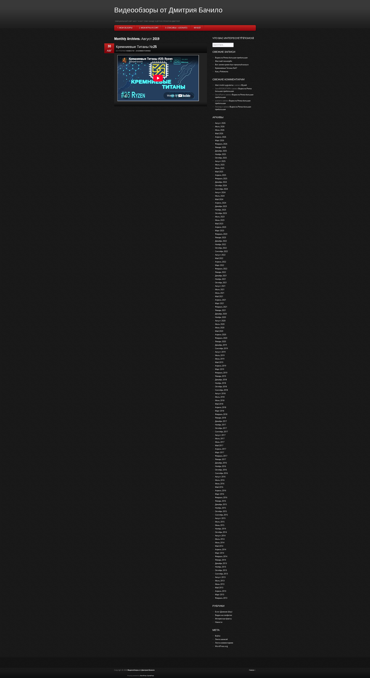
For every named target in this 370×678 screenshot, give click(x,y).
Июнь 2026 (219, 130)
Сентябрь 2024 (221, 189)
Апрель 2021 (220, 300)
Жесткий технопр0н (223, 61)
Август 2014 (220, 536)
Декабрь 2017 (221, 421)
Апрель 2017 (220, 449)
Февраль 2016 (221, 497)
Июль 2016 (219, 480)
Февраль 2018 (221, 414)
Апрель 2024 (220, 203)
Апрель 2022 (220, 262)
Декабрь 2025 (221, 151)
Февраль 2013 (221, 598)
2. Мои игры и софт (148, 28)
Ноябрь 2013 (220, 567)
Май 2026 (219, 133)
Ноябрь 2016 (220, 466)
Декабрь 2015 (221, 504)
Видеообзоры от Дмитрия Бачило (168, 9)
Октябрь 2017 (221, 428)
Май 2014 (219, 546)
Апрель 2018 (220, 407)
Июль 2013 (219, 581)
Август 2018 (220, 393)
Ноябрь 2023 (220, 210)
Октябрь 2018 (221, 387)
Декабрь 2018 (221, 380)
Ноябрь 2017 (220, 425)
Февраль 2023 (221, 234)
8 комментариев (143, 51)
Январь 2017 (220, 459)
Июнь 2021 (219, 293)
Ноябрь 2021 (220, 279)
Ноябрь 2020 (220, 317)
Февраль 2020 (221, 338)
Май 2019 (219, 362)
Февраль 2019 (221, 373)
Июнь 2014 (219, 543)
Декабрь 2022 (221, 241)
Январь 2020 (220, 341)
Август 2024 (220, 192)
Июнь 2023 (219, 220)
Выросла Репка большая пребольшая (231, 58)
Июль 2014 (219, 539)
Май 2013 (219, 588)
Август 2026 (220, 123)
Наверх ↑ (252, 670)
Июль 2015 (219, 522)
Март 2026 (219, 140)
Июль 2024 (219, 196)
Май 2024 (219, 199)
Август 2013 (220, 577)
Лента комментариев (224, 643)
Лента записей (221, 639)
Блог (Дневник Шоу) (223, 612)
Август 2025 (220, 161)
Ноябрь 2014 (220, 529)
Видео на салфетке (223, 615)
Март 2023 (219, 231)
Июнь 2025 (219, 168)
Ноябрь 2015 (220, 508)
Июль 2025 (219, 165)
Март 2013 (219, 595)
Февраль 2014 (221, 556)
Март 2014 (219, 553)
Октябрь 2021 (221, 283)
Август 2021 (220, 286)
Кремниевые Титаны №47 (226, 68)
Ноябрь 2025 (220, 154)
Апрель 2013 (220, 591)
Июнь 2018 (219, 400)
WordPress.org (221, 646)
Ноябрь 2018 (220, 383)
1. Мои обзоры (124, 28)
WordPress (143, 675)
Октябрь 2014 (221, 532)
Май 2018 (219, 404)
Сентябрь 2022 (221, 251)
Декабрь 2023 (221, 206)
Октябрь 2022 (221, 248)
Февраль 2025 (221, 179)
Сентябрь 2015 (221, 515)
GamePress (150, 675)
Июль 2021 (219, 289)
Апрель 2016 (220, 491)
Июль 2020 (219, 324)
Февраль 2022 (221, 269)
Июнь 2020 (219, 328)
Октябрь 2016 (221, 470)
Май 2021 (219, 296)
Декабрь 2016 (221, 463)
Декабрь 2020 (221, 314)
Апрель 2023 (220, 227)
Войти (217, 636)
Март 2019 (219, 369)
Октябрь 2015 (221, 511)
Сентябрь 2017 (221, 432)
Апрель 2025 (220, 175)
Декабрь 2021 (221, 276)
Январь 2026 (220, 147)
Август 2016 (220, 477)
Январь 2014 (220, 560)
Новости (130, 51)
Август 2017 (220, 435)
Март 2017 (219, 452)
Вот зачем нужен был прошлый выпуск (232, 65)
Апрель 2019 (220, 366)
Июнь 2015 (219, 525)
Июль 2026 (219, 127)
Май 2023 (219, 224)
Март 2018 (219, 411)
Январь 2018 (220, 418)
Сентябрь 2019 (221, 348)
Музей (197, 28)
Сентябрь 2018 (221, 390)
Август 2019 (220, 352)
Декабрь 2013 (221, 563)
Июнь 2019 (219, 359)
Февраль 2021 (221, 307)
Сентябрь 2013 (221, 574)
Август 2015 (220, 518)
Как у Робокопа (221, 71)
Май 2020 (219, 331)
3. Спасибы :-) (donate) (176, 28)
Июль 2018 (219, 397)
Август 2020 (220, 321)
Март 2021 (219, 303)
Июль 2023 (219, 217)
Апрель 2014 (220, 549)
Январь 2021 (220, 310)
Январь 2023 (220, 237)
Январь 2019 (220, 376)
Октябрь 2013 (221, 570)
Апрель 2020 (220, 335)
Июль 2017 (219, 439)
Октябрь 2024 (221, 185)
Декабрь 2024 (221, 182)
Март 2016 (219, 494)
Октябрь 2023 (221, 213)
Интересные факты (223, 619)
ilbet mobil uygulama (224, 85)
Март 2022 (219, 265)
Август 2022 (220, 255)
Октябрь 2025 (221, 158)
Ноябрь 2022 (220, 244)
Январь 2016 (220, 501)
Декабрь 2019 (221, 345)
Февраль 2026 (221, 144)
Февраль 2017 (221, 456)
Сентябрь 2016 (221, 473)
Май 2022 (219, 258)
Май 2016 (219, 487)
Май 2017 (219, 445)
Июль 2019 (219, 355)
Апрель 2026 (220, 137)
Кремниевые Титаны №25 (136, 46)
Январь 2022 (220, 272)
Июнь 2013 (219, 584)
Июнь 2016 (219, 484)
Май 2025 (219, 172)
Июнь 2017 (219, 442)
